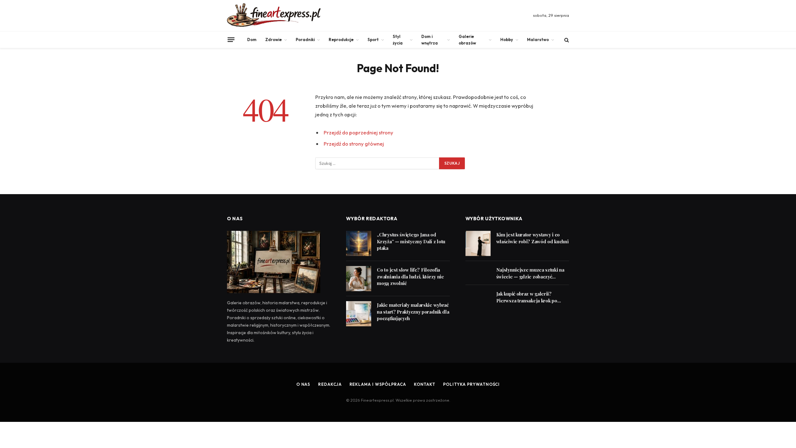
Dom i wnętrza (429, 39)
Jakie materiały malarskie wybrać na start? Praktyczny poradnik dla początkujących (413, 311)
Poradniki (305, 39)
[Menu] (231, 39)
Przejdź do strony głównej (354, 143)
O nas (303, 384)
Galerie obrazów (467, 39)
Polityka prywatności (471, 384)
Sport (373, 39)
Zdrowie (273, 39)
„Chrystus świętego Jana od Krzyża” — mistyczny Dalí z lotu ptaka (411, 241)
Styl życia (398, 39)
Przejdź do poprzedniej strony (358, 132)
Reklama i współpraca (377, 384)
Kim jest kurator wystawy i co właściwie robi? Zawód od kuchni (532, 237)
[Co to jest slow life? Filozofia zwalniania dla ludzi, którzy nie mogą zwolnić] (358, 278)
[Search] (566, 40)
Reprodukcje (341, 39)
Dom (252, 39)
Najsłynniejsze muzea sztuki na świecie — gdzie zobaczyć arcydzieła (530, 273)
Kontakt (424, 384)
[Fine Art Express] (274, 15)
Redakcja (329, 384)
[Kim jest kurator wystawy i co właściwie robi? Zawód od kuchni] (478, 243)
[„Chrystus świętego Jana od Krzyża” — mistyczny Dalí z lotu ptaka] (358, 243)
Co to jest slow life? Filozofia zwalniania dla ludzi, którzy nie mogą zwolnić (410, 276)
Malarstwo (538, 39)
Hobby (506, 39)
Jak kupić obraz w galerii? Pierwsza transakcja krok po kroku (526, 297)
